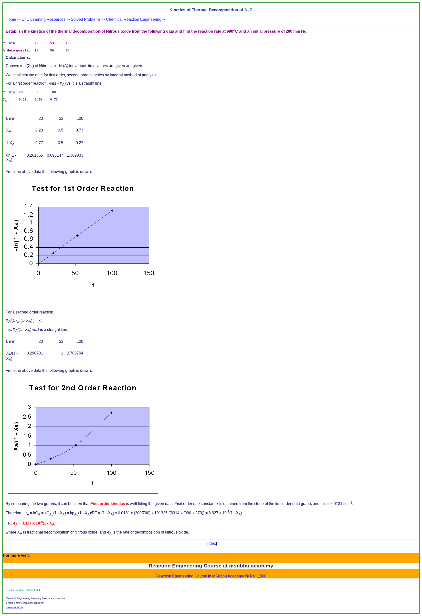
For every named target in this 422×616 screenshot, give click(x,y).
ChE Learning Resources (43, 19)
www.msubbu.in (14, 607)
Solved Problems (86, 19)
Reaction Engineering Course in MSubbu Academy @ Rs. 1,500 (211, 576)
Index (211, 543)
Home (11, 19)
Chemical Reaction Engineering (133, 19)
